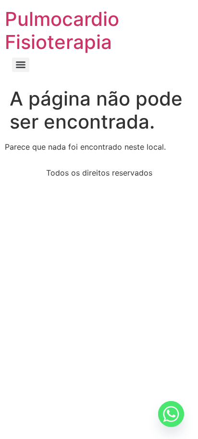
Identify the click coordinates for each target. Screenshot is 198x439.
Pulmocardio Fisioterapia (62, 30)
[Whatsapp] (171, 414)
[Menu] (20, 65)
